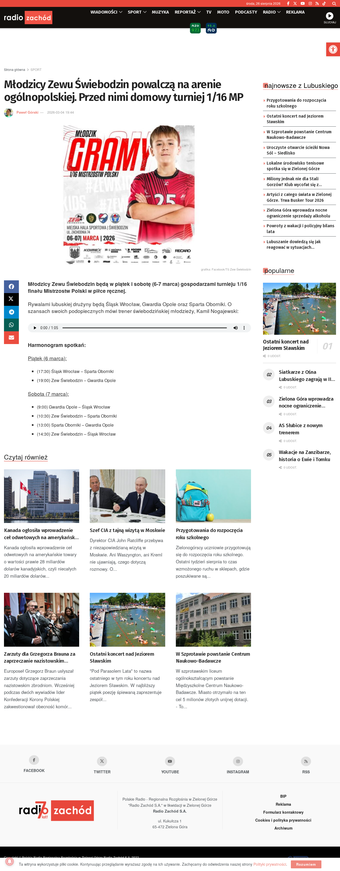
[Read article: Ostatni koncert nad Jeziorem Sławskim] (127, 620)
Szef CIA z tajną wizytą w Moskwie (127, 530)
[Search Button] (334, 3)
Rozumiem (306, 864)
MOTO (223, 12)
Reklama (283, 804)
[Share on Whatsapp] (11, 325)
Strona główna (14, 69)
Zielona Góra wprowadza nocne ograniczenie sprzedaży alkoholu (298, 213)
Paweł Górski (27, 112)
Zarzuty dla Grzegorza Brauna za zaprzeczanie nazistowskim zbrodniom (39, 658)
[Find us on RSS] (317, 3)
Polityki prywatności (269, 864)
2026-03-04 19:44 (60, 112)
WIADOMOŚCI (104, 12)
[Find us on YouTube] (303, 3)
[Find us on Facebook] (288, 3)
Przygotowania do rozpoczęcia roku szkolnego (209, 533)
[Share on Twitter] (11, 299)
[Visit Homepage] (36, 17)
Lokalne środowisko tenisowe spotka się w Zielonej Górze (295, 166)
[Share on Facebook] (11, 286)
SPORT (135, 12)
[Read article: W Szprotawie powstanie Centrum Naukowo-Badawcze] (213, 620)
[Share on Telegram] (11, 312)
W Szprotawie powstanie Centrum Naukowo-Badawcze (213, 657)
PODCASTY (246, 12)
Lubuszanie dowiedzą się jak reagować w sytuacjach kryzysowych (294, 245)
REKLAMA (295, 12)
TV (208, 12)
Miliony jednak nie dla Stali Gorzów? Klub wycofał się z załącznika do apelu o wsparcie (297, 182)
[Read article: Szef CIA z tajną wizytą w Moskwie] (127, 496)
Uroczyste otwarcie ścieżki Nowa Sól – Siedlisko (298, 150)
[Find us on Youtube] (170, 761)
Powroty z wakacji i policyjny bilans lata (300, 229)
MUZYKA (160, 12)
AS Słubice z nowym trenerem (301, 429)
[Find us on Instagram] (310, 3)
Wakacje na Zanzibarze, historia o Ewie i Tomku (305, 455)
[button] (333, 49)
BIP (283, 796)
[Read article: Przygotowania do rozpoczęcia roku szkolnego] (213, 496)
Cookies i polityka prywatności (283, 820)
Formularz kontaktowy (283, 812)
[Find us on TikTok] (324, 3)
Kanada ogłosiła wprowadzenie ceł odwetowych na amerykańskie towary (41, 534)
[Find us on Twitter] (295, 3)
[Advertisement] (170, 48)
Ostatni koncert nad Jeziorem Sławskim (122, 657)
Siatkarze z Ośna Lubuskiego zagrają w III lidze (306, 376)
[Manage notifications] (9, 861)
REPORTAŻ (185, 12)
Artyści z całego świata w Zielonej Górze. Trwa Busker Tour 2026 (299, 197)
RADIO (269, 12)
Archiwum (283, 828)
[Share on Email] (11, 337)
